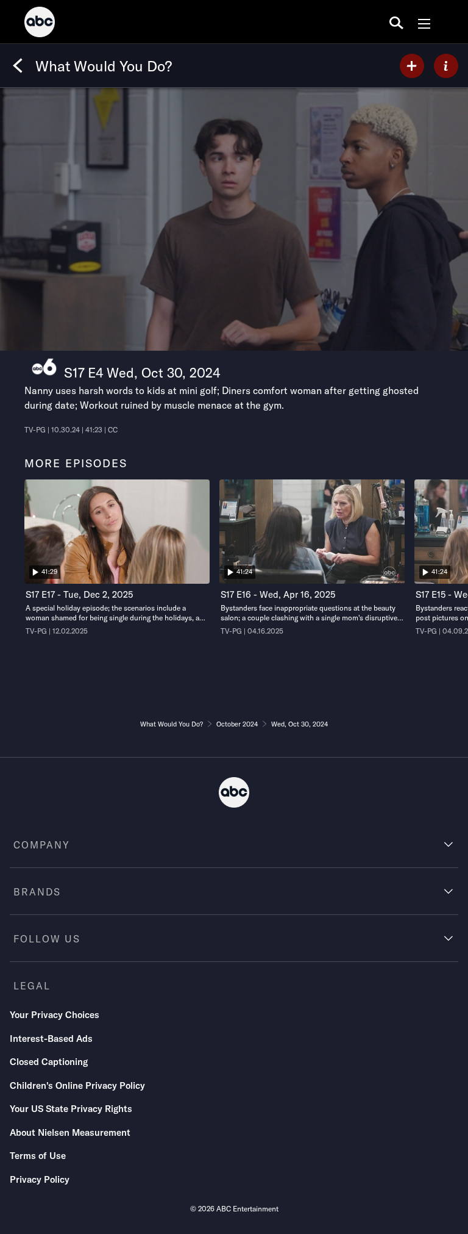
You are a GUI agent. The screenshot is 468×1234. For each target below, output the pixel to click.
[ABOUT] (446, 66)
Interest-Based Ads (51, 1038)
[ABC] (39, 24)
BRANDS (37, 891)
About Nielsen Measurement (70, 1132)
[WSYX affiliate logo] (44, 367)
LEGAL (32, 985)
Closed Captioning (49, 1061)
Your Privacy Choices (54, 1015)
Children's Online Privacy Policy (77, 1085)
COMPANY (41, 844)
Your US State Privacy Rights (71, 1108)
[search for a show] (396, 22)
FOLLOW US (46, 938)
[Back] (18, 66)
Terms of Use (38, 1155)
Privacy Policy (39, 1179)
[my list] (412, 66)
